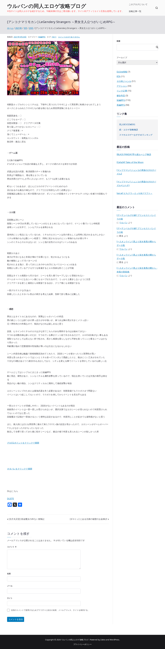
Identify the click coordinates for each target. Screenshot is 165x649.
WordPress (114, 639)
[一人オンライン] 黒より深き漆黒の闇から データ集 (136, 243)
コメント (11, 546)
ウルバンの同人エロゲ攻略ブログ (46, 5)
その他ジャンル (124, 81)
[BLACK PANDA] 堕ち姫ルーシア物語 (134, 154)
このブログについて (138, 4)
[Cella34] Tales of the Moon (130, 162)
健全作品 (121, 95)
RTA (118, 76)
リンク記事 (122, 90)
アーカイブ (122, 57)
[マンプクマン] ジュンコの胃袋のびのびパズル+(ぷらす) (136, 183)
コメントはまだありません (69, 37)
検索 (118, 41)
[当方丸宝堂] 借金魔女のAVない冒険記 (26, 519)
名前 (9, 573)
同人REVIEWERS (127, 124)
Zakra (102, 639)
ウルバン (123, 222)
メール (10, 586)
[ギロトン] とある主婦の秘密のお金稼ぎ (88, 519)
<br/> (54, 37)
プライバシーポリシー (82, 644)
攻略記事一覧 (135, 11)
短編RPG (42, 37)
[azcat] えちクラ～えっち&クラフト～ (134, 193)
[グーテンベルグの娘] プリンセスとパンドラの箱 (136, 217)
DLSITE (10, 498)
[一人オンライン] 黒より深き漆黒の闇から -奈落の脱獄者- (137, 270)
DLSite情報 (122, 71)
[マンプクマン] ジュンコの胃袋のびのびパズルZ (136, 172)
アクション (122, 86)
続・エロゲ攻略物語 (128, 129)
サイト (10, 598)
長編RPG (121, 105)
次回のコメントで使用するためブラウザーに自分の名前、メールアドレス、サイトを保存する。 (50, 610)
